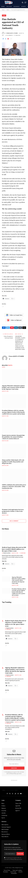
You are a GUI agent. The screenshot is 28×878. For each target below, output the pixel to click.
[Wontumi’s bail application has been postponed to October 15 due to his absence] (14, 500)
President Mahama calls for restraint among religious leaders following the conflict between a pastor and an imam (13, 412)
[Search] (23, 2)
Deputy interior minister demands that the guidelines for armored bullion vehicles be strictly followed (13, 437)
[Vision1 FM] (8, 2)
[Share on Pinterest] (8, 39)
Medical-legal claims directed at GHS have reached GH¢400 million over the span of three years (14, 549)
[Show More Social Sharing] (11, 39)
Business (17, 6)
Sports (23, 6)
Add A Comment (14, 520)
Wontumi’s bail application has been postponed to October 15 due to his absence (13, 511)
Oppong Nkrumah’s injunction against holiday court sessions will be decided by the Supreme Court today (13, 387)
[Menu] (25, 2)
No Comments (9, 35)
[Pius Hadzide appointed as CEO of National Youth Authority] (14, 49)
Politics (9, 6)
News (3, 6)
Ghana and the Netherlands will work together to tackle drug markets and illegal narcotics (13, 461)
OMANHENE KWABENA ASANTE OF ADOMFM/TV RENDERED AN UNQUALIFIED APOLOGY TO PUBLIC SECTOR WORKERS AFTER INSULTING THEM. (20, 343)
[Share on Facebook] (3, 39)
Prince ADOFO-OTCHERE (12, 33)
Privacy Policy (13, 773)
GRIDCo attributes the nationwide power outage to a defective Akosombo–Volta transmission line (14, 486)
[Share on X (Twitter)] (5, 39)
